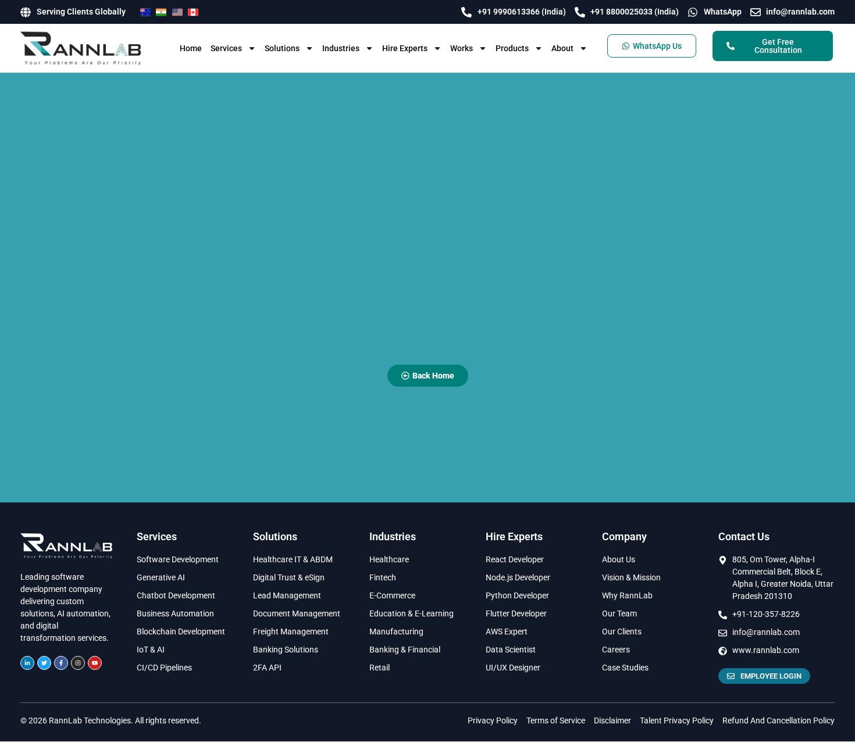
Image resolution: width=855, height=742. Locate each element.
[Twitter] (44, 663)
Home (191, 48)
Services (226, 48)
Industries (340, 48)
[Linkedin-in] (27, 663)
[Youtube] (95, 663)
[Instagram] (78, 663)
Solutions (282, 48)
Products (512, 48)
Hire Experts (405, 48)
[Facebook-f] (61, 663)
